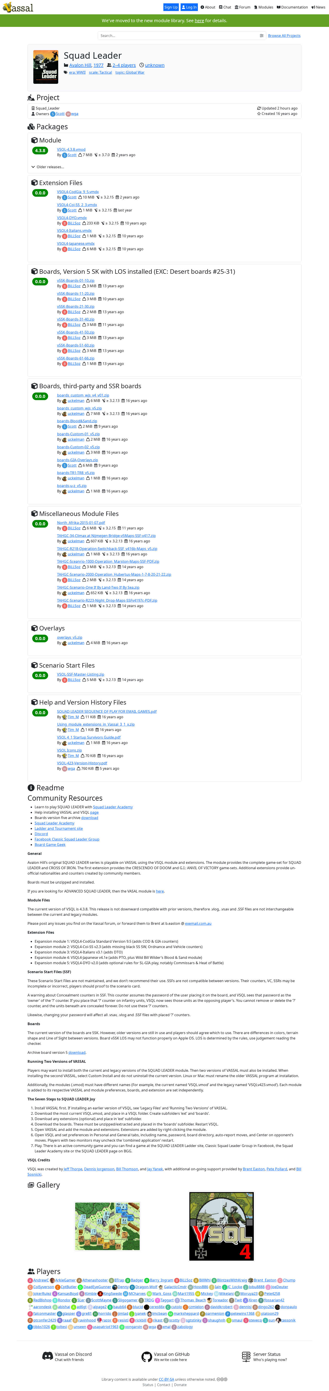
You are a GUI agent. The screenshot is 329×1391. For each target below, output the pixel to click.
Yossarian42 (274, 1300)
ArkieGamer (65, 1280)
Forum (244, 7)
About (209, 7)
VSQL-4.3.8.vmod (71, 149)
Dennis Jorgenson (99, 1169)
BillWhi (205, 1280)
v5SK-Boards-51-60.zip (75, 345)
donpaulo (289, 1306)
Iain (218, 1286)
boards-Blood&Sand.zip (77, 420)
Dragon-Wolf (146, 1286)
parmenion (214, 1313)
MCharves (137, 1293)
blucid (138, 1306)
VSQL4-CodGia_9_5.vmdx (78, 191)
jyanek (140, 1313)
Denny (123, 1286)
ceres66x (157, 1306)
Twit (238, 1300)
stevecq (255, 1320)
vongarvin (133, 1326)
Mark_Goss (161, 1293)
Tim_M (73, 716)
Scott (60, 113)
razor (106, 1320)
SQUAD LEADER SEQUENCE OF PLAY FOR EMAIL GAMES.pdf (107, 711)
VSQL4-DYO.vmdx (72, 217)
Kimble (91, 1293)
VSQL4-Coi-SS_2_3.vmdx (77, 204)
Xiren (253, 1300)
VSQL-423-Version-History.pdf (82, 763)
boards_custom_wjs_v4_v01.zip (83, 395)
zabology (185, 1326)
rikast (157, 1320)
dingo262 (266, 1306)
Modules (265, 7)
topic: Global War (130, 72)
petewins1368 (242, 1313)
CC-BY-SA (166, 1379)
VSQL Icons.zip (69, 750)
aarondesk (42, 1306)
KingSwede (112, 1293)
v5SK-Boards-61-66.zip (75, 358)
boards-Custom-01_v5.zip (78, 433)
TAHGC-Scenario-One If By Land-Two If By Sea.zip (98, 587)
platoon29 (269, 1313)
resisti (123, 1320)
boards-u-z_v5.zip (72, 485)
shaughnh (216, 1320)
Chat (226, 7)
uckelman (76, 400)
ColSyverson (43, 1286)
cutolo (176, 1306)
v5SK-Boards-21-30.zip (75, 306)
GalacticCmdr (175, 1286)
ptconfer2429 (44, 1320)
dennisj (245, 1306)
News (320, 7)
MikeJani (226, 1293)
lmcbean (159, 1313)
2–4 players (124, 65)
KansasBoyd (68, 1293)
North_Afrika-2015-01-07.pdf (81, 522)
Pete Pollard (277, 1169)
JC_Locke (235, 1286)
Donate (180, 1384)
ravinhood (87, 1320)
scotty (174, 1320)
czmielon (196, 1306)
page (94, 812)
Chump (289, 1280)
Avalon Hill (80, 65)
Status (148, 1384)
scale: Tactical (100, 72)
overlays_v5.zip (69, 637)
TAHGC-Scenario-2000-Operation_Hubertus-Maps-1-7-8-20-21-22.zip (114, 574)
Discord (41, 833)
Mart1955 (186, 1293)
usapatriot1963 (105, 1326)
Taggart (167, 1300)
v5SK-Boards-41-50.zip (75, 332)
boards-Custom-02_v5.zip (78, 446)
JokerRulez (42, 1293)
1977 (98, 65)
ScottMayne (101, 1300)
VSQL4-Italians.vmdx (74, 230)
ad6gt (82, 1306)
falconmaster (44, 1313)
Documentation (294, 7)
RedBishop (42, 1300)
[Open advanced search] (261, 36)
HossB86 (200, 1286)
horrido (104, 1313)
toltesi (61, 1326)
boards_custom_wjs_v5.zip (79, 408)
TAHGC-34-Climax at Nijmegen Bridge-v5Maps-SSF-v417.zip (106, 535)
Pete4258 (272, 1293)
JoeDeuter (279, 1286)
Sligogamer (128, 1300)
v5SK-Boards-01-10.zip (75, 280)
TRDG (149, 1300)
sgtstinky (193, 1320)
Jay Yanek (155, 1169)
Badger (137, 1280)
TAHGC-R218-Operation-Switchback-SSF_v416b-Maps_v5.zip (107, 548)
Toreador (220, 1300)
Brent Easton (254, 1169)
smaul (237, 1320)
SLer (81, 1300)
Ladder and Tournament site (59, 828)
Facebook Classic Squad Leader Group (67, 839)
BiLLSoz (74, 223)
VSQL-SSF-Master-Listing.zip (80, 674)
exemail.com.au (198, 923)
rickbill (140, 1320)
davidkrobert (221, 1306)
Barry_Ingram (161, 1280)
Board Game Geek (50, 844)
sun (272, 1320)
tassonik (288, 1320)
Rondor (64, 1300)
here (199, 20)
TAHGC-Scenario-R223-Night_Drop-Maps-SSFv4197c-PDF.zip (107, 600)
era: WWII (77, 72)
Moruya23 (249, 1293)
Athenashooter (95, 1280)
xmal (166, 1326)
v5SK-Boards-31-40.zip (75, 319)
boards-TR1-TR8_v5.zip (76, 472)
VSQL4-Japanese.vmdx (75, 243)
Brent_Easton (265, 1280)
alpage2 (100, 1306)
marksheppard (186, 1313)
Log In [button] (191, 7)
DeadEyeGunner (97, 1286)
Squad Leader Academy (113, 806)
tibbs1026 (41, 1326)
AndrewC (41, 1280)
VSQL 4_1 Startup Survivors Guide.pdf (89, 737)
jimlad (123, 1313)
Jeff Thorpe (73, 1169)
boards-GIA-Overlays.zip (77, 459)
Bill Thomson (127, 1169)
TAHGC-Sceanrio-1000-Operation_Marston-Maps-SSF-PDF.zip (108, 561)
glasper (68, 1313)
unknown (154, 65)
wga (74, 113)
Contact (163, 1384)
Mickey (207, 1293)
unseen (80, 1326)
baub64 (119, 1306)
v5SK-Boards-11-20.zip (75, 293)
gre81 (87, 1313)
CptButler (69, 1286)
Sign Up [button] (171, 7)
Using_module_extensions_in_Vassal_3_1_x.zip (96, 724)
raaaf (67, 1320)
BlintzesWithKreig (232, 1280)
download (89, 817)
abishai (64, 1306)
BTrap (119, 1280)
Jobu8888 (257, 1286)
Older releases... (50, 166)
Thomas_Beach (193, 1300)
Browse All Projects (284, 35)
